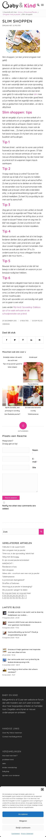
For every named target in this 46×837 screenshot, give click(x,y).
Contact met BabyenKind (12, 737)
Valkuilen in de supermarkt (13, 547)
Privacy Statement (27, 833)
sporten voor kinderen (11, 775)
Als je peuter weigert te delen (14, 590)
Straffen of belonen (10, 583)
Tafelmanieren (8, 576)
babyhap (5, 771)
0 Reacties (24, 321)
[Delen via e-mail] (39, 339)
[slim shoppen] (23, 41)
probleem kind (7, 759)
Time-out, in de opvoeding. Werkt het (18, 553)
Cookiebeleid (16, 833)
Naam (35, 451)
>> (25, 597)
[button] (42, 789)
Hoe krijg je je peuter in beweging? (17, 586)
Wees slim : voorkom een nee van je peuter (20, 573)
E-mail (34, 460)
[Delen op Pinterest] (23, 339)
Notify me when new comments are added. (19, 507)
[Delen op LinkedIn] (31, 339)
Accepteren (23, 814)
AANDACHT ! (7, 563)
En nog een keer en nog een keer (16, 593)
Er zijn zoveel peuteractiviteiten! (15, 560)
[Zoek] (37, 5)
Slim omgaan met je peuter (14, 550)
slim (35, 94)
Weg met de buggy (10, 557)
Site (34, 467)
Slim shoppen (8, 570)
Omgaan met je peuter (11, 25)
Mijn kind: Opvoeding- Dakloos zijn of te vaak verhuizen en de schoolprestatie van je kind (21, 310)
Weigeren (23, 821)
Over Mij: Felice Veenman (12, 733)
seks (4, 763)
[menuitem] (37, 5)
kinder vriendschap (9, 767)
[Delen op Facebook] (6, 339)
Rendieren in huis (9, 567)
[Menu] (42, 5)
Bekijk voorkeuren (23, 828)
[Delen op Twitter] (15, 339)
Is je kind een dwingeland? (13, 580)
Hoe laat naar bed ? (9, 756)
